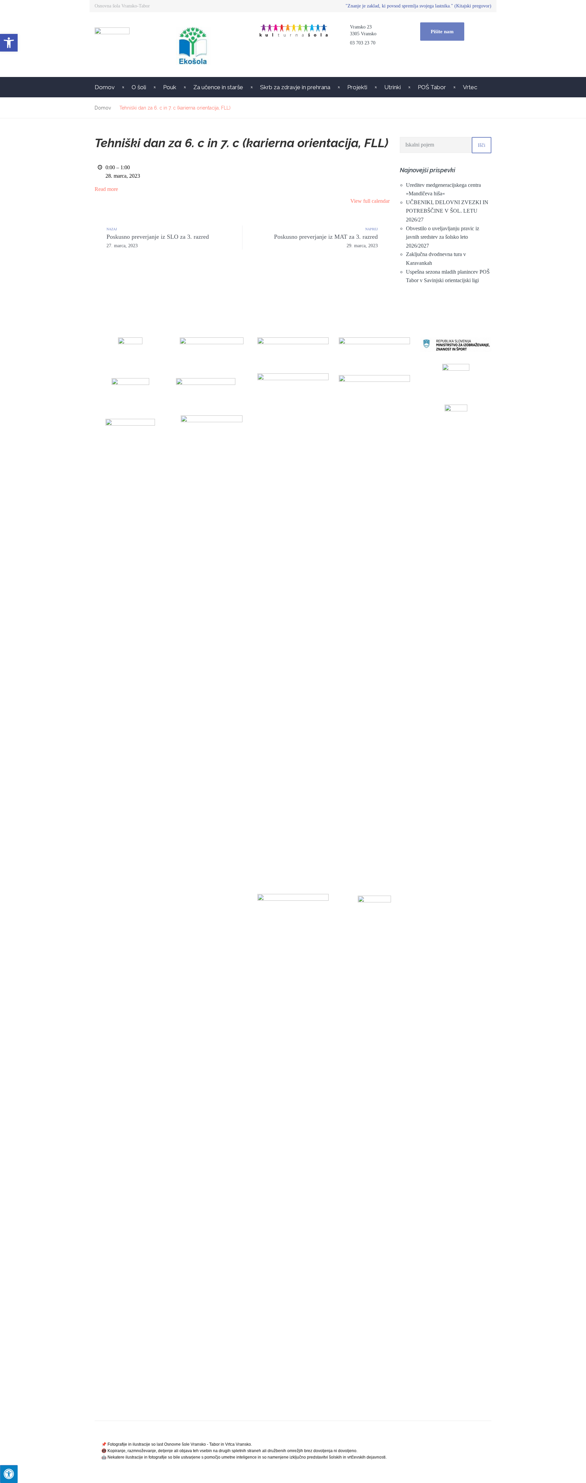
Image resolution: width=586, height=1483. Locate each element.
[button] (9, 43)
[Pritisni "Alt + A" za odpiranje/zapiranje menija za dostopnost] (9, 1474)
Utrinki (392, 87)
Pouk (169, 87)
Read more (106, 189)
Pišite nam (442, 31)
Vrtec (470, 87)
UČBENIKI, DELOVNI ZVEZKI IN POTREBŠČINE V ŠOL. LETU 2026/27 (447, 210)
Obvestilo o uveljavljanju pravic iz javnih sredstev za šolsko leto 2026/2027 (442, 237)
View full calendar (370, 201)
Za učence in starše (218, 87)
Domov (105, 87)
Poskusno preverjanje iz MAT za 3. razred (326, 240)
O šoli (139, 87)
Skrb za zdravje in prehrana (295, 87)
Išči (481, 145)
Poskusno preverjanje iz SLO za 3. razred (157, 240)
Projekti (357, 87)
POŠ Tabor (432, 87)
